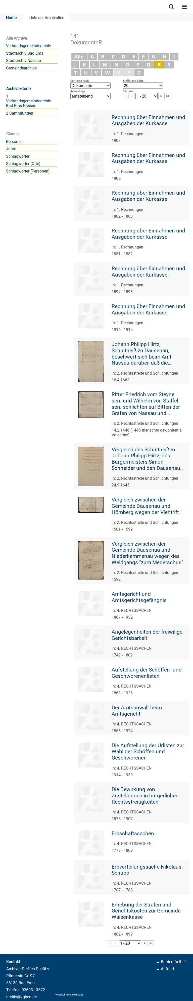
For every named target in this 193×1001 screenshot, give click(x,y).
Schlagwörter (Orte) (23, 163)
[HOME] (2, 6)
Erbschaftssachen (133, 833)
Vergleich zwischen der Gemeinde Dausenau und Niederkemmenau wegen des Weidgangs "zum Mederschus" (147, 553)
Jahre (11, 148)
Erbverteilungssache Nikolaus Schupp (146, 870)
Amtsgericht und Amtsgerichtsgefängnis (139, 597)
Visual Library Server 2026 (69, 994)
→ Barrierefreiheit (171, 961)
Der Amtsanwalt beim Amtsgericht (137, 711)
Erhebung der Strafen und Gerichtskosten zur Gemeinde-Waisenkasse (147, 911)
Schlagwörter (17, 156)
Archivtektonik (18, 88)
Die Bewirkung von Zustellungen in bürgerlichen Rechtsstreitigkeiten (145, 795)
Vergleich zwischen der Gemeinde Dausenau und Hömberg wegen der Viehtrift (145, 506)
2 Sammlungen (19, 113)
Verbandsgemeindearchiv (28, 45)
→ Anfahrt (165, 968)
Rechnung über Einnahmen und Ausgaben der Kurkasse (148, 120)
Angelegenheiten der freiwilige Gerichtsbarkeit (147, 635)
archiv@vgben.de (21, 996)
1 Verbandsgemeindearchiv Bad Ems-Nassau (28, 101)
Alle (79, 56)
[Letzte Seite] (151, 943)
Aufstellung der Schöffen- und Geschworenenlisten (147, 673)
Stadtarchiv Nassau (23, 60)
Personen (14, 141)
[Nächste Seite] (145, 943)
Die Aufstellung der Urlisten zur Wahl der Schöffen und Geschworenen (148, 751)
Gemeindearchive (21, 68)
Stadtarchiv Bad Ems (24, 53)
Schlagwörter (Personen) (28, 171)
